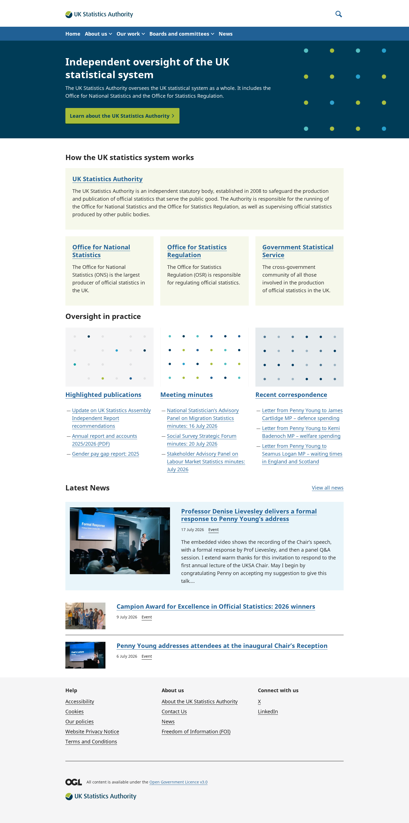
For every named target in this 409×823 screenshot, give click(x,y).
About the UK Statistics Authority (200, 701)
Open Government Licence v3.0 (178, 782)
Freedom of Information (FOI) (196, 731)
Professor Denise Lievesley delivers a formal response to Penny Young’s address (249, 515)
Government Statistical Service (298, 251)
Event (213, 529)
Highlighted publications (103, 394)
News (226, 33)
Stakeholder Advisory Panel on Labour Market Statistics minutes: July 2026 (206, 461)
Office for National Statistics (101, 251)
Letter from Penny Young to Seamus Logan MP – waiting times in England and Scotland (302, 454)
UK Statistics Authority (107, 179)
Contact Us (174, 711)
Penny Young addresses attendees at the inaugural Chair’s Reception (222, 645)
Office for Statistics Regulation (197, 251)
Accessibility (79, 701)
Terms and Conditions (91, 741)
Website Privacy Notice (92, 731)
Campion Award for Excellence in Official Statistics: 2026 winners (216, 606)
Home (72, 33)
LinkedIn (268, 711)
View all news (328, 487)
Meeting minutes (186, 394)
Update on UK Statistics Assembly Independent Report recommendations (111, 418)
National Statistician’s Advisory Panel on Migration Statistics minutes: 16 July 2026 (203, 418)
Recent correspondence (291, 394)
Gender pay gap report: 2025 (105, 453)
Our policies (79, 721)
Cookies (74, 711)
